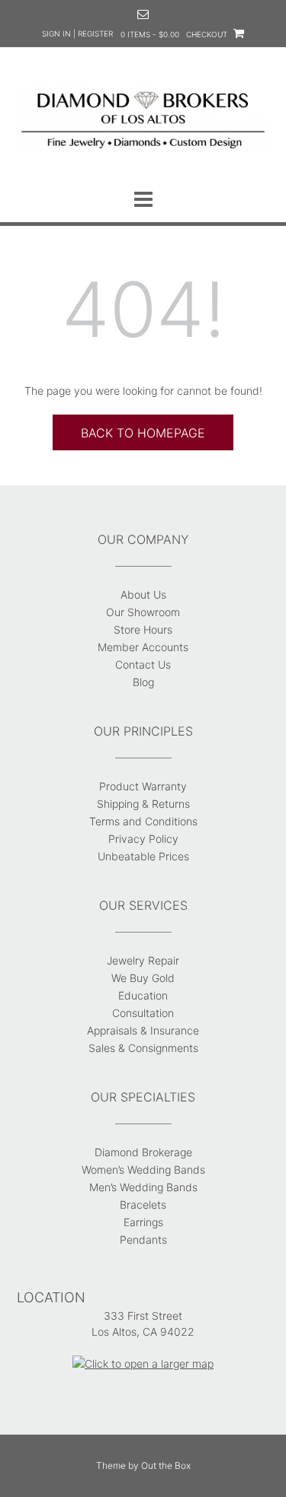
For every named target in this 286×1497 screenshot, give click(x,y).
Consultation (143, 1012)
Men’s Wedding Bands (143, 1187)
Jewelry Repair (143, 960)
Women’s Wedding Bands (143, 1169)
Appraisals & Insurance (143, 1030)
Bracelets (143, 1204)
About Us (143, 594)
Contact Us (143, 664)
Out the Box (166, 1465)
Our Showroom (143, 611)
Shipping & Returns (143, 803)
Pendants (143, 1239)
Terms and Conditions (143, 821)
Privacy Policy (143, 838)
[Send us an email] (143, 14)
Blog (143, 681)
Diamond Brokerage (143, 1152)
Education (143, 995)
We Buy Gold (143, 977)
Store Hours (143, 629)
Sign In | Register (77, 33)
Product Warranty (143, 786)
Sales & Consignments (143, 1047)
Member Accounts (143, 646)
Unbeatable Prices (143, 856)
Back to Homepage (143, 432)
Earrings (143, 1222)
